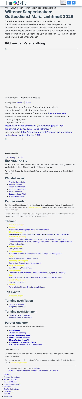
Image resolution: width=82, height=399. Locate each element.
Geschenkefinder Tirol (17, 194)
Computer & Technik (16, 239)
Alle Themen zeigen (16, 225)
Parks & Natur (14, 287)
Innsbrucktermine (23, 371)
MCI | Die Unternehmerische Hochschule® (25, 345)
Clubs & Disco (26, 268)
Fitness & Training (23, 277)
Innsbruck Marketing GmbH (19, 335)
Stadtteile (7, 387)
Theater (35, 258)
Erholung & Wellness (16, 253)
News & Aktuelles (15, 192)
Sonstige (36, 242)
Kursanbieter (13, 230)
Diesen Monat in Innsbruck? (19, 315)
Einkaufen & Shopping (17, 237)
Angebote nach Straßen (18, 189)
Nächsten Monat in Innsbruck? (20, 318)
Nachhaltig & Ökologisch (18, 261)
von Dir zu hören (35, 207)
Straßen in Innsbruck (12, 389)
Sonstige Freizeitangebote (51, 253)
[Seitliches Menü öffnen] (73, 2)
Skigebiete (43, 277)
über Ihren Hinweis (57, 113)
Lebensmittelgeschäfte (17, 242)
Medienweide (14, 330)
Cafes (11, 249)
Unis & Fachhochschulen (39, 230)
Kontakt (34, 371)
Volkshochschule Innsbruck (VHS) (22, 342)
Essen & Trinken (15, 246)
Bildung (12, 227)
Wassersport (57, 277)
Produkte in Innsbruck (17, 196)
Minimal (37, 368)
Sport (11, 275)
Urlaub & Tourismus (16, 280)
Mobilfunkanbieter (28, 234)
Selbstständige (15, 270)
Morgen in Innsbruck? (17, 307)
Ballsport (12, 277)
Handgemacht (35, 263)
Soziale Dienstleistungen (41, 273)
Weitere (12, 285)
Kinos (38, 253)
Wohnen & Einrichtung (17, 244)
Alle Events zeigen (16, 296)
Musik (29, 258)
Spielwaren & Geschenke (50, 242)
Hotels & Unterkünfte (17, 282)
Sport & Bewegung (58, 273)
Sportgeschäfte (66, 242)
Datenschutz (43, 371)
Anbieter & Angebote (17, 182)
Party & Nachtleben (16, 265)
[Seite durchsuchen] (69, 2)
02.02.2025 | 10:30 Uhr (14, 158)
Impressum (54, 371)
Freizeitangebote (15, 251)
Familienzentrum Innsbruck (19, 338)
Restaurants (18, 249)
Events (20, 102)
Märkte (29, 242)
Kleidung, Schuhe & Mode (57, 239)
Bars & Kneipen (14, 268)
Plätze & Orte (25, 287)
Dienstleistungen (15, 232)
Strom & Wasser (63, 234)
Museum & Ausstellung (17, 258)
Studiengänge (24, 230)
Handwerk (13, 273)
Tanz (49, 277)
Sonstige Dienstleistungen (46, 234)
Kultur (28, 102)
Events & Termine (10, 379)
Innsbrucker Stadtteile (17, 187)
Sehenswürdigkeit (38, 287)
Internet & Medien (24, 273)
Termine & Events (15, 184)
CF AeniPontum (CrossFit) (19, 340)
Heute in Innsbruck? (16, 304)
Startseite (11, 371)
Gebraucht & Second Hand (19, 263)
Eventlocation (30, 253)
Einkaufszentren (31, 239)
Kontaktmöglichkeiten (19, 362)
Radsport (34, 277)
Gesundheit (42, 239)
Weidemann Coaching (17, 333)
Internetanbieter (15, 234)
